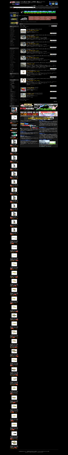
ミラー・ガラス (12, 31)
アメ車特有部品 (12, 83)
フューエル (11, 40)
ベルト (19, 8)
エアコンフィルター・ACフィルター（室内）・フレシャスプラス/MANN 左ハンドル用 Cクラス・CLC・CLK (14, 293)
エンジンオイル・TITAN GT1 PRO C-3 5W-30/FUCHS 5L (14, 177)
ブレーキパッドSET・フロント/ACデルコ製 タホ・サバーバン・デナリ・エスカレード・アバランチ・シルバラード (14, 121)
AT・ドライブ (31, 19)
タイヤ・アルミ (12, 44)
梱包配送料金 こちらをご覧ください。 (25, 136)
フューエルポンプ (32, 8)
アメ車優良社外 (12, 85)
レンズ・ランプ (12, 32)
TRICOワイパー (12, 97)
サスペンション (12, 45)
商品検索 (11, 7)
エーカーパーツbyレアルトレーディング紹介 (43, 451)
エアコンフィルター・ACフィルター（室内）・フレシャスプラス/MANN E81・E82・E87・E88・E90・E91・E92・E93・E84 (14, 242)
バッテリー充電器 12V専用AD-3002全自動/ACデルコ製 (14, 112)
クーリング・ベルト (12, 36)
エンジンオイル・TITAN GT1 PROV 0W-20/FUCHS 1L (14, 225)
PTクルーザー (12, 28)
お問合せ (51, 5)
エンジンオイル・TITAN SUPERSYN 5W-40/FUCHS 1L (14, 152)
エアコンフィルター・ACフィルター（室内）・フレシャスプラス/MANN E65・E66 (14, 319)
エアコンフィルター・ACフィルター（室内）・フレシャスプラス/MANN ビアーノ (14, 276)
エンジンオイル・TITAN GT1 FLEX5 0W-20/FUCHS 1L (14, 233)
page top (55, 101)
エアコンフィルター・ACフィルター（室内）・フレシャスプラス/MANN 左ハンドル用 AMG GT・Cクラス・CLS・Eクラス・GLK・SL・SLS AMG (14, 383)
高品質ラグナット (12, 103)
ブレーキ (11, 43)
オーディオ (11, 56)
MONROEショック (12, 95)
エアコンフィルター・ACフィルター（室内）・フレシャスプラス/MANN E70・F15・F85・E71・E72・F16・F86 (14, 355)
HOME (19, 15)
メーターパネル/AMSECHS (13, 129)
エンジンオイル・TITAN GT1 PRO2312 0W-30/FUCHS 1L (14, 209)
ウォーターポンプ (48, 8)
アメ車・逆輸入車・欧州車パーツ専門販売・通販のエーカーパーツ (32, 1)
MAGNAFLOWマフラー (13, 91)
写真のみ (24, 25)
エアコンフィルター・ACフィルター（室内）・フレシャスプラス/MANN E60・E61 (14, 311)
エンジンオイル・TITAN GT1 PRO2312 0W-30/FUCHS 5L (14, 201)
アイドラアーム (41, 8)
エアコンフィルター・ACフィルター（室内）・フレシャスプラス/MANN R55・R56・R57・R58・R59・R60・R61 (14, 259)
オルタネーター (22, 8)
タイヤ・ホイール (42, 19)
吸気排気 (48, 18)
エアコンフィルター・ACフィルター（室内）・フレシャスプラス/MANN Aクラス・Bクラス (14, 268)
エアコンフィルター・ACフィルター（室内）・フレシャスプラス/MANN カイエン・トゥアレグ (14, 419)
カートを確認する (34, 5)
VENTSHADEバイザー (13, 96)
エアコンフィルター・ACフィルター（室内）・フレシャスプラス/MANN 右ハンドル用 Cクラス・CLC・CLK (14, 285)
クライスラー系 (12, 27)
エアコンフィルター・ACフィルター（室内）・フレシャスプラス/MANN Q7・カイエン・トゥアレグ (14, 428)
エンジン (11, 37)
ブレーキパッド (36, 8)
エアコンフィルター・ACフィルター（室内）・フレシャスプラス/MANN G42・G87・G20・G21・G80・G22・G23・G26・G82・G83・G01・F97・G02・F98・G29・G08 (14, 346)
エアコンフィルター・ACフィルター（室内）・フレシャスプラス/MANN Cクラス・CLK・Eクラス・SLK (14, 401)
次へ (23, 27)
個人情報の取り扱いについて (22, 451)
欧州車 (11, 84)
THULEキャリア (12, 104)
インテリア (11, 54)
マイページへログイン (41, 5)
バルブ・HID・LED (12, 39)
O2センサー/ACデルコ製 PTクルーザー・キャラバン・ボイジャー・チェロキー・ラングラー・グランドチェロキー (41, 70)
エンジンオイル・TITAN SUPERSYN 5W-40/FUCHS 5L (14, 144)
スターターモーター (27, 8)
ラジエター (44, 8)
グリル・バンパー (12, 30)
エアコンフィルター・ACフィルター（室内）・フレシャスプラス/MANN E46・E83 (14, 251)
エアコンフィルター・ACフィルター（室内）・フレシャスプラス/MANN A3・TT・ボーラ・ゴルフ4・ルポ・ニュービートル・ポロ (14, 410)
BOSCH (11, 89)
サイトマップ (56, 5)
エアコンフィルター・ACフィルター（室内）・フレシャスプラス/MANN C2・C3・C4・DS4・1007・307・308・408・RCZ (14, 364)
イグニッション (12, 38)
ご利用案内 (47, 5)
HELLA (11, 90)
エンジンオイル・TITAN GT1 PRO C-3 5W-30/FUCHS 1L (14, 185)
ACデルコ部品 (12, 82)
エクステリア (12, 29)
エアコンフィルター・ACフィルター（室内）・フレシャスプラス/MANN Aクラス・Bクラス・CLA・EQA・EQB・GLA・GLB (14, 437)
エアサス (17, 8)
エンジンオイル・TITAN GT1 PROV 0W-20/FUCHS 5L (14, 217)
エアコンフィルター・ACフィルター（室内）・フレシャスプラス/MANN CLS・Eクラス (14, 302)
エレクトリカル (12, 55)
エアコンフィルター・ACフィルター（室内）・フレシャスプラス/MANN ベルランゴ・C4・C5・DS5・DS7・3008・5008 (14, 392)
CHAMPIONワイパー (12, 98)
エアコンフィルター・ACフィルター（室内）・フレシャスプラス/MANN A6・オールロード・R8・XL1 (14, 336)
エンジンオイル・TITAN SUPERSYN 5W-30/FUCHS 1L (14, 169)
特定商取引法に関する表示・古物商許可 (32, 451)
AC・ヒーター (12, 35)
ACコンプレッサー (53, 8)
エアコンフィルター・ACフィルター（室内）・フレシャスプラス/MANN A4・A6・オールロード (14, 327)
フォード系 (11, 77)
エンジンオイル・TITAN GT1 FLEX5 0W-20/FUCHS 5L (14, 193)
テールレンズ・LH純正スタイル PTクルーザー (32, 87)
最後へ (26, 27)
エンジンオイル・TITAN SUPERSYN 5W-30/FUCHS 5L (14, 161)
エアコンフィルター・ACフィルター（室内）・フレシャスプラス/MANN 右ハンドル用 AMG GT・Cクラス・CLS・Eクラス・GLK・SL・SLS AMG (14, 373)
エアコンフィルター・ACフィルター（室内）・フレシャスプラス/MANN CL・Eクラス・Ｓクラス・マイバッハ (14, 446)
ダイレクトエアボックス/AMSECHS (13, 137)
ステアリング (53, 18)
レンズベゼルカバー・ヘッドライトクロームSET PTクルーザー (35, 93)
